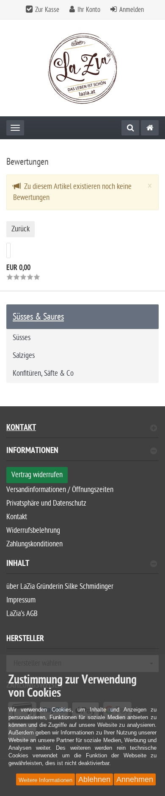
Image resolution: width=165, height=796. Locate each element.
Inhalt (17, 564)
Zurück (20, 229)
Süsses (21, 337)
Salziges (24, 355)
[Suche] (130, 127)
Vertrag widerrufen (37, 474)
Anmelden (131, 10)
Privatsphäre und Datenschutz (46, 503)
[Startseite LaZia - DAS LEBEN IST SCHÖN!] (82, 68)
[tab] (82, 454)
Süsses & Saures (38, 317)
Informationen (32, 451)
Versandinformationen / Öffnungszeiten (59, 489)
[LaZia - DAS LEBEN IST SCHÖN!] (150, 127)
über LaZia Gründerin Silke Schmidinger (59, 586)
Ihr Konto (88, 10)
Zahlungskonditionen (34, 544)
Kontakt (21, 428)
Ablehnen (94, 779)
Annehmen (134, 779)
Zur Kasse (47, 10)
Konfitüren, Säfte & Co (43, 373)
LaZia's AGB (22, 613)
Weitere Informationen (45, 780)
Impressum (21, 600)
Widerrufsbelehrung (33, 530)
